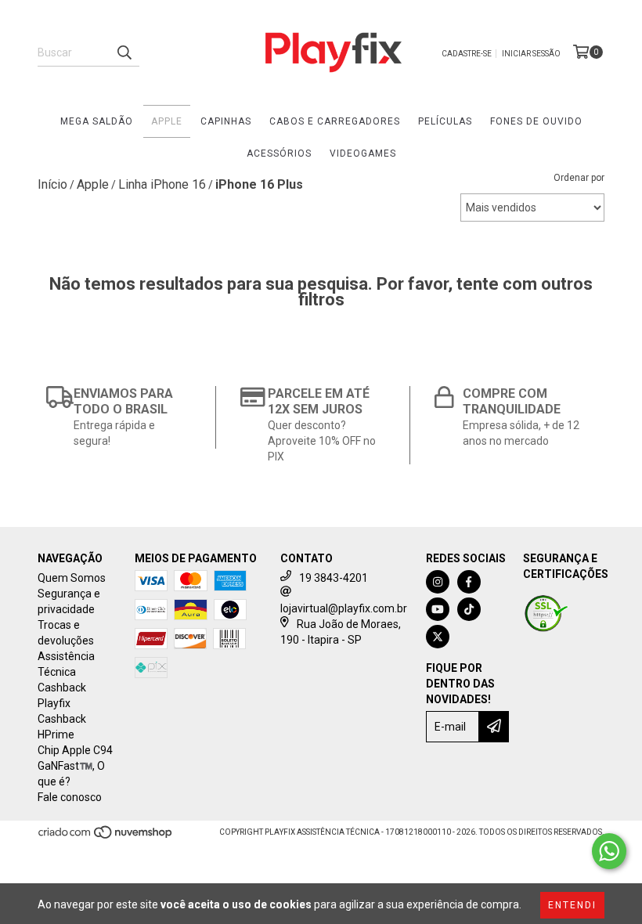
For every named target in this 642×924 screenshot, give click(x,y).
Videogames (363, 153)
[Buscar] (123, 52)
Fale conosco (70, 797)
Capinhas (225, 121)
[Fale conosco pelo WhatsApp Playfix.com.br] (609, 851)
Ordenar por (579, 177)
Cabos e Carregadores (334, 121)
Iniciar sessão (531, 53)
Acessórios (279, 153)
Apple (166, 121)
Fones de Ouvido (536, 121)
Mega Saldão (96, 121)
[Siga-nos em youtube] (437, 609)
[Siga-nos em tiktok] (469, 609)
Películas (445, 121)
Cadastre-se (467, 53)
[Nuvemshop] (106, 836)
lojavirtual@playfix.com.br (343, 608)
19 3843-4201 (333, 578)
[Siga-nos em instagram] (437, 582)
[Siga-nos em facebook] (469, 582)
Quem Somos (72, 578)
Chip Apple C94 (75, 750)
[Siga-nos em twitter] (437, 636)
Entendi (572, 905)
